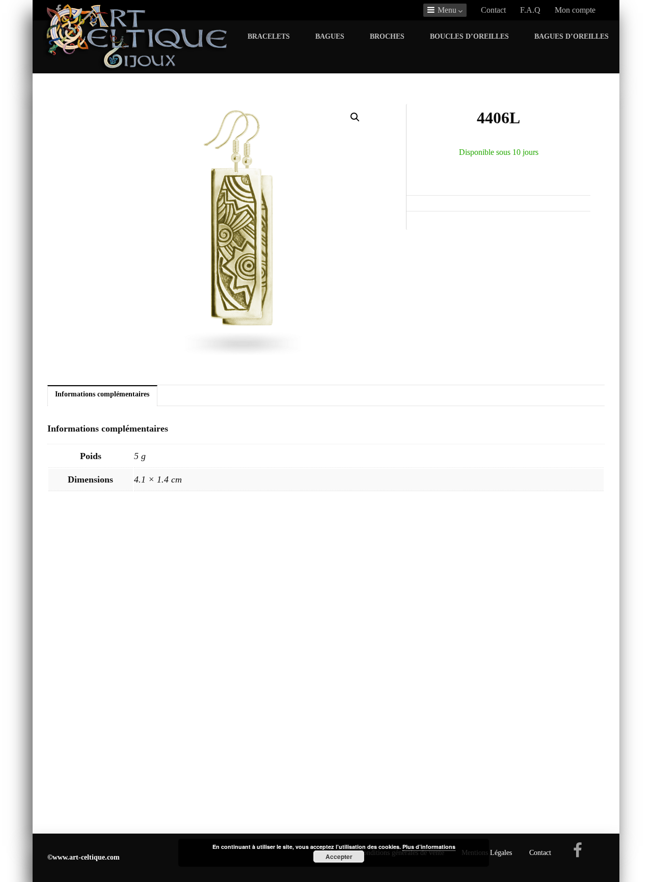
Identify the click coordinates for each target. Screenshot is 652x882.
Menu (447, 10)
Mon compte (575, 10)
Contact (493, 10)
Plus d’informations (428, 846)
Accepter (338, 856)
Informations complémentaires (102, 394)
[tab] (102, 396)
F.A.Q (530, 10)
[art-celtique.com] (137, 68)
